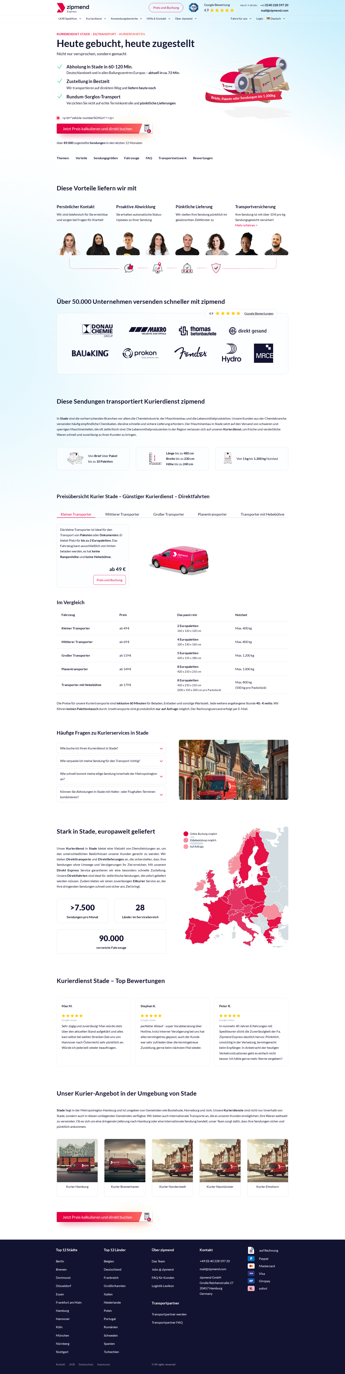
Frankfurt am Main (69, 1302)
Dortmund (63, 1277)
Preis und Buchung (166, 7)
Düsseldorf (63, 1286)
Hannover (63, 1319)
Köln (59, 1327)
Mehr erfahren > (246, 225)
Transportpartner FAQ (167, 1322)
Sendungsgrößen (106, 158)
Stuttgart (62, 1352)
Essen (60, 1294)
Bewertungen (203, 158)
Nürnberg (62, 1343)
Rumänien (111, 1327)
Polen (108, 1310)
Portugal (110, 1319)
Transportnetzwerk (173, 158)
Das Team (158, 1261)
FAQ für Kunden (163, 1277)
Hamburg (62, 1310)
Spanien (109, 1343)
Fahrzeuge (131, 158)
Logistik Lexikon (163, 1286)
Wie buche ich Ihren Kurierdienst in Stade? (89, 748)
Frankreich (111, 1277)
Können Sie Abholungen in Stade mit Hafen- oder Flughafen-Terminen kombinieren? (107, 794)
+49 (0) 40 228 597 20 (215, 1261)
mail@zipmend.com (274, 10)
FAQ (149, 158)
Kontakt (60, 1364)
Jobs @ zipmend (163, 1269)
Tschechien (111, 1352)
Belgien (109, 1261)
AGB (72, 1364)
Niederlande (112, 1302)
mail (213, 1269)
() (274, 5)
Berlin (60, 1261)
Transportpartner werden (169, 1314)
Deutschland (112, 1269)
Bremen (61, 1269)
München (62, 1335)
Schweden (111, 1335)
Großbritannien (115, 1286)
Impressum (103, 1364)
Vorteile (81, 158)
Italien (108, 1294)
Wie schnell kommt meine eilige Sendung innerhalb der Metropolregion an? (108, 776)
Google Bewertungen (259, 313)
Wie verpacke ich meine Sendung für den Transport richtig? (100, 761)
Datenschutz (86, 1364)
